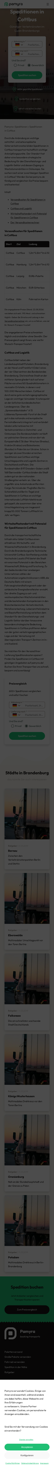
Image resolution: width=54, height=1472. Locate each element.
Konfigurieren (27, 1455)
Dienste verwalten (26, 1439)
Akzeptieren (27, 1447)
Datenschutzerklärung (30, 1463)
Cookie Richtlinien (12, 1463)
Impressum (44, 1463)
